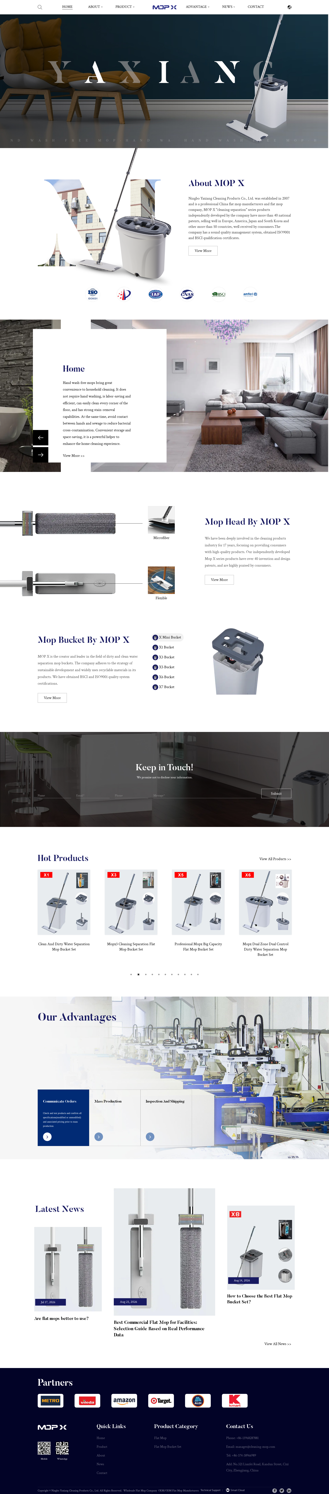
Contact (256, 6)
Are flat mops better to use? (61, 1319)
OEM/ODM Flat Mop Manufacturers (178, 1490)
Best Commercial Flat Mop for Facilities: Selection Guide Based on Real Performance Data (159, 1329)
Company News (231, 13)
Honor (93, 12)
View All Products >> (275, 859)
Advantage (196, 6)
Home (67, 6)
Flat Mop (121, 13)
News (227, 6)
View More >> (74, 462)
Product (123, 6)
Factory (93, 13)
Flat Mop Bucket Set (167, 1447)
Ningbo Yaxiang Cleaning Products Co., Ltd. (75, 1490)
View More (203, 250)
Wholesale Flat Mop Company (140, 1490)
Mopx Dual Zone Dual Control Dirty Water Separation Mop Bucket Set (198, 949)
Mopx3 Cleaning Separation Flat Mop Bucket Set (64, 947)
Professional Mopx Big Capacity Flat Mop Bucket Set (131, 947)
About (94, 6)
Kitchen (78, 369)
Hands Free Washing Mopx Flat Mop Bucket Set (265, 947)
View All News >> (277, 1343)
